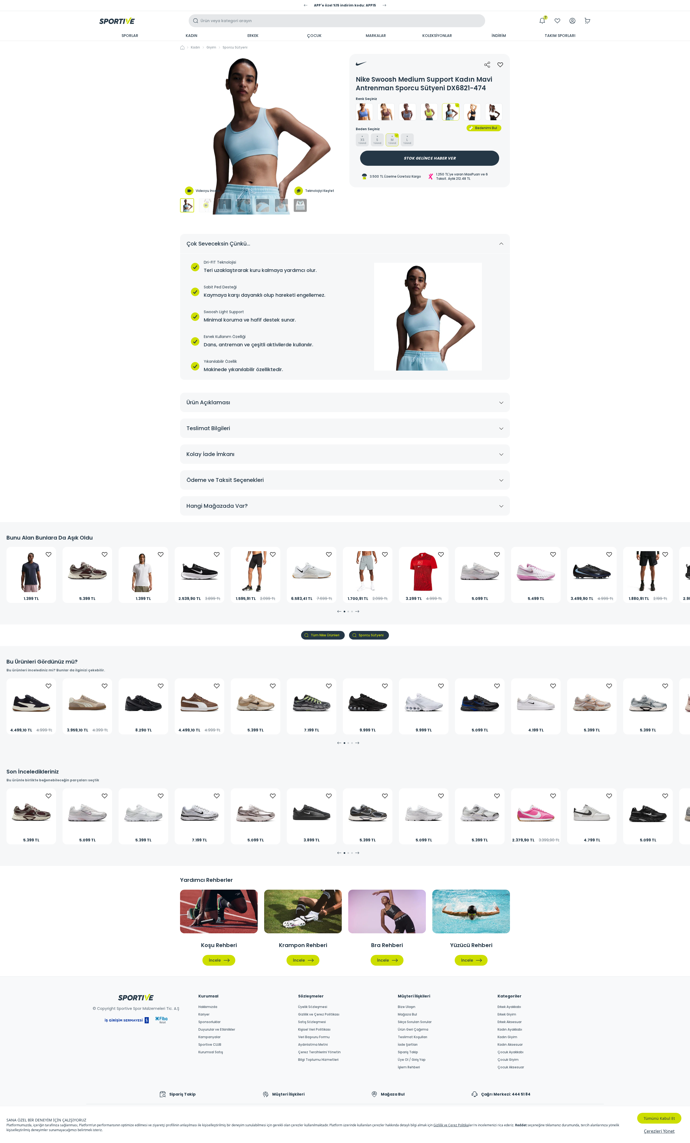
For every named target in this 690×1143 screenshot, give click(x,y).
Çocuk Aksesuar (511, 1067)
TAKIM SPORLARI (560, 35)
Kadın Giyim (507, 1037)
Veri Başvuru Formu (314, 1037)
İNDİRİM (499, 35)
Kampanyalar (209, 1037)
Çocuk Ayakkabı (510, 1052)
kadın (195, 47)
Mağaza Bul (407, 1014)
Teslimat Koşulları (412, 1037)
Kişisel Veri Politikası (314, 1029)
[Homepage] (117, 21)
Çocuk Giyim (508, 1060)
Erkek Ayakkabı (509, 1007)
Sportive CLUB (209, 1044)
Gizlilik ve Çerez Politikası (318, 1014)
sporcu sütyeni (235, 47)
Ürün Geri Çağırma (413, 1029)
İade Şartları (408, 1044)
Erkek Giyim (507, 1014)
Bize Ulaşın (406, 1007)
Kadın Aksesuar (510, 1044)
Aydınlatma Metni (313, 1044)
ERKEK (252, 35)
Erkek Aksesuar (510, 1022)
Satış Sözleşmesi (312, 1022)
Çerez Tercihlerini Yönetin (319, 1052)
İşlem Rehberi (409, 1067)
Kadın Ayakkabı (510, 1029)
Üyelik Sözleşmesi (312, 1007)
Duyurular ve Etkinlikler (216, 1029)
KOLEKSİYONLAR (437, 35)
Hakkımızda (207, 1007)
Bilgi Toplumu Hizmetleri (318, 1060)
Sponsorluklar (209, 1022)
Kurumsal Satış (210, 1052)
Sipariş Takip (408, 1052)
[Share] (487, 64)
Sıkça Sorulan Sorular (415, 1022)
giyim (211, 47)
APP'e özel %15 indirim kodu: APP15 (345, 5)
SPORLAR (130, 35)
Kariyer (203, 1014)
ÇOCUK (314, 35)
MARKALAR (376, 35)
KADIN (191, 35)
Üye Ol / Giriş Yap (412, 1060)
